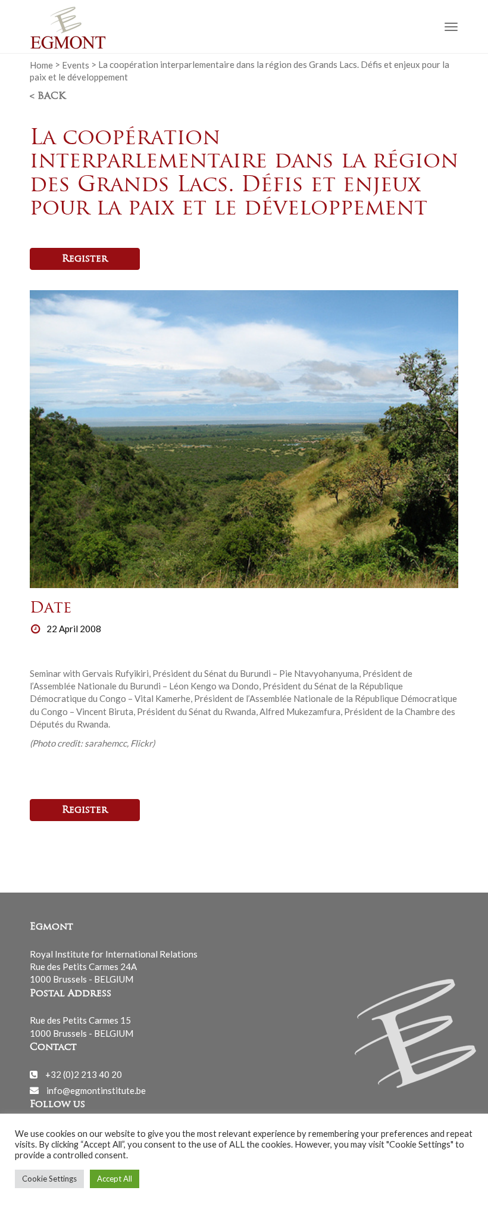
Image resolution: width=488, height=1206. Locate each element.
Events (75, 64)
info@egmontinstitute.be (96, 1089)
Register (85, 259)
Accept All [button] (114, 1178)
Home (41, 64)
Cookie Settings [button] (49, 1178)
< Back (47, 96)
